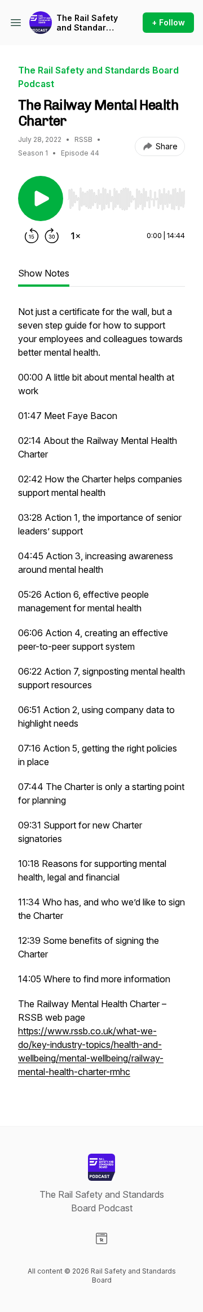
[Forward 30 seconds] (52, 236)
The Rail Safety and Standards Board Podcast (87, 23)
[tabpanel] (101, 697)
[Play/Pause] (40, 198)
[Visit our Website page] (101, 1238)
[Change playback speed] (75, 236)
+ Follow (168, 22)
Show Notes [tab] (43, 273)
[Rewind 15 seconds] (31, 236)
